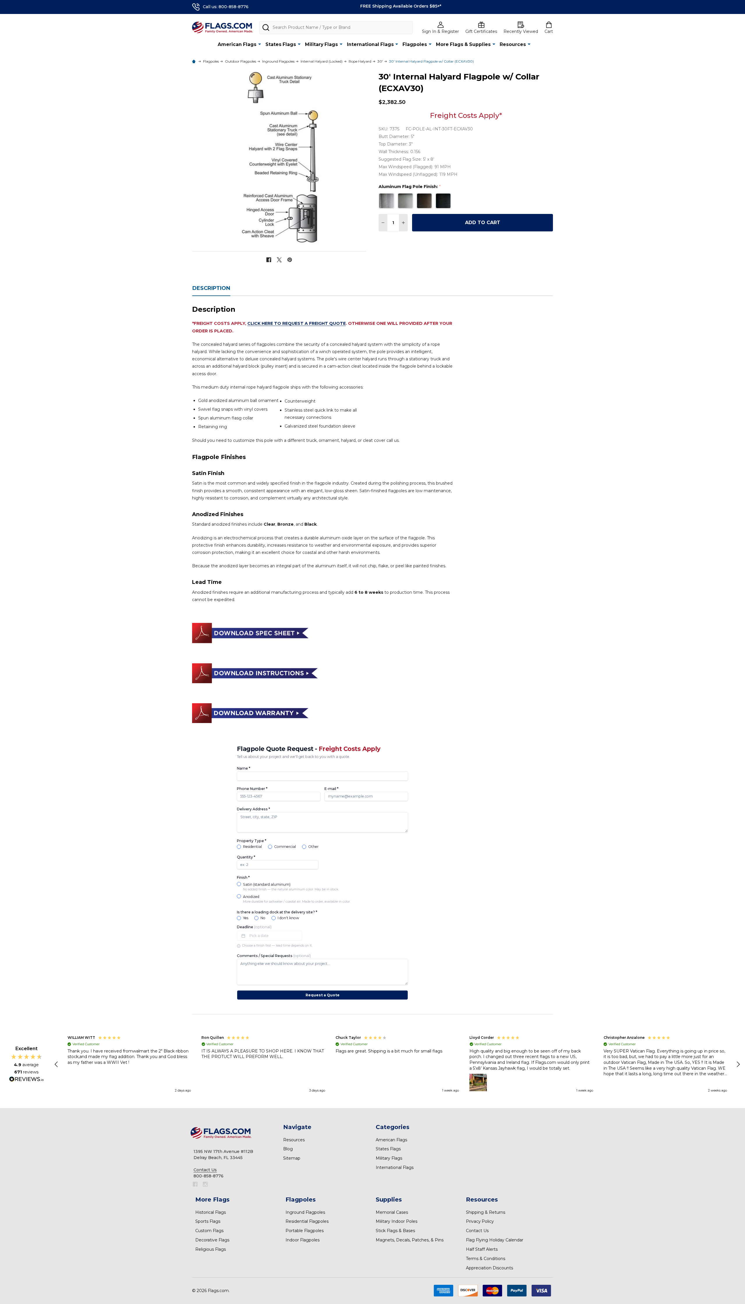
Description (211, 288)
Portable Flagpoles (304, 1230)
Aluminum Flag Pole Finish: (410, 186)
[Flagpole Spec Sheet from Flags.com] (250, 632)
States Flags (280, 44)
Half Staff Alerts (482, 1249)
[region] (397, 1064)
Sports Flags (207, 1221)
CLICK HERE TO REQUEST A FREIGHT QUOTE (296, 323)
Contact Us (477, 1230)
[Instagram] (205, 1184)
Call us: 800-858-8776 (226, 6)
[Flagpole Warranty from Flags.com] (250, 712)
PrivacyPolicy (480, 1221)
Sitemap (291, 1158)
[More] (259, 44)
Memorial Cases (392, 1212)
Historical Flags (210, 1212)
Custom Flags (209, 1230)
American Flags (237, 44)
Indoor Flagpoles (302, 1240)
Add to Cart (482, 222)
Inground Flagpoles (305, 1212)
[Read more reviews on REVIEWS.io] (26, 1079)
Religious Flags (210, 1249)
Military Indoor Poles (396, 1221)
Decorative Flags (212, 1240)
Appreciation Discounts (489, 1268)
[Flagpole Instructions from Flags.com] (255, 672)
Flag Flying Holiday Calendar (494, 1240)
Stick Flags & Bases (395, 1230)
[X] (279, 259)
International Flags (370, 44)
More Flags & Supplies (463, 44)
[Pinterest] (289, 259)
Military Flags (321, 44)
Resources (513, 44)
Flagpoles (414, 44)
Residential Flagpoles (307, 1221)
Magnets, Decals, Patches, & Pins (410, 1240)
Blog (288, 1148)
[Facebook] (268, 259)
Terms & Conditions (485, 1258)
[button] (57, 1064)
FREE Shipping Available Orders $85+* (400, 6)
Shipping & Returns (485, 1212)
